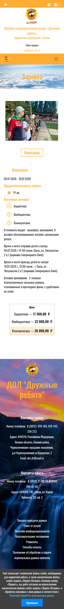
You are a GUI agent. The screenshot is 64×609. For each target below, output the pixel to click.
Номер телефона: (16, 426)
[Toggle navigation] (56, 59)
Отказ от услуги (32, 526)
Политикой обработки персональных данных (32, 595)
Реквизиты (32, 542)
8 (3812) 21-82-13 (32, 50)
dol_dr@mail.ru (35, 458)
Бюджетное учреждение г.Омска (32, 38)
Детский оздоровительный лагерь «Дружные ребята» (32, 31)
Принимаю (32, 603)
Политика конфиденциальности (32, 531)
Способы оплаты (32, 547)
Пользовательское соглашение (32, 536)
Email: (23, 458)
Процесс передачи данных (32, 520)
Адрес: (14, 437)
